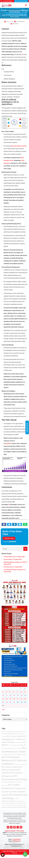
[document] (14, 429)
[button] (26, 407)
